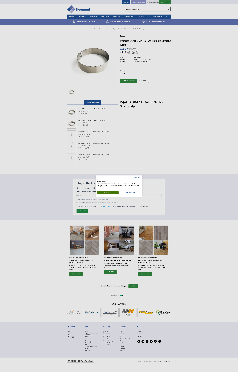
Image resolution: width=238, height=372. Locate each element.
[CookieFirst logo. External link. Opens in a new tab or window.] (98, 179)
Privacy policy (137, 177)
